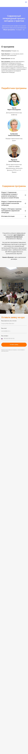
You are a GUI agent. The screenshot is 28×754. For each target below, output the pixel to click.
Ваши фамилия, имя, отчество (9, 320)
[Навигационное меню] (26, 2)
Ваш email (4, 328)
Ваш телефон (4, 335)
